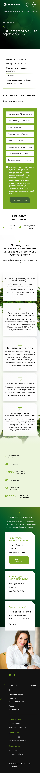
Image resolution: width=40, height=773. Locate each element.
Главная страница (16, 694)
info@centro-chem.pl (16, 754)
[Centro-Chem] (11, 4)
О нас (11, 690)
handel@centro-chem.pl (30, 227)
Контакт (34, 685)
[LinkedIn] (15, 675)
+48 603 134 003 (11, 227)
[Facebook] (10, 675)
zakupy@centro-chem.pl (17, 741)
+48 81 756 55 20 (14, 750)
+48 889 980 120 (17, 591)
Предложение (14, 685)
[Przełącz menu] (34, 4)
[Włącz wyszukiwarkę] (28, 4)
